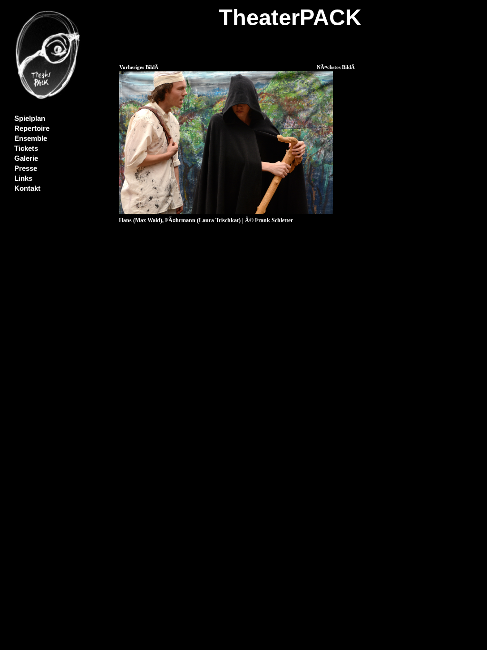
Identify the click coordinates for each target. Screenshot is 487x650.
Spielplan (29, 118)
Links (23, 178)
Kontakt (27, 188)
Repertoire (31, 128)
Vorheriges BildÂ (139, 67)
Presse (25, 168)
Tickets (26, 148)
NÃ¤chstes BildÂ (336, 67)
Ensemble (30, 138)
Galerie (26, 158)
